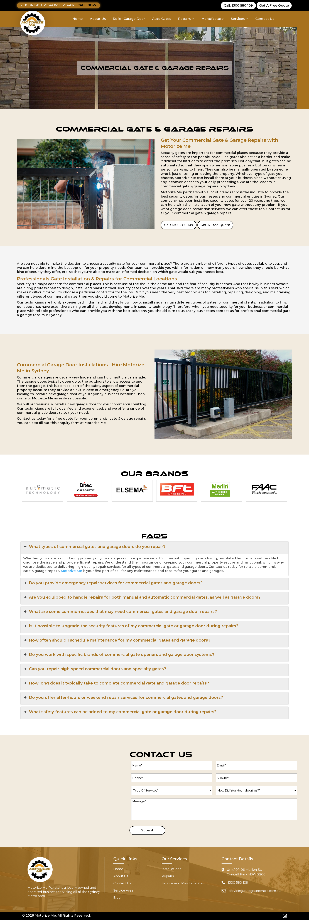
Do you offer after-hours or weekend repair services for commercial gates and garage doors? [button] (126, 697)
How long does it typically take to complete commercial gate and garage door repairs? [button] (119, 683)
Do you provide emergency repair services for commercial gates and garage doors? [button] (116, 583)
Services (238, 19)
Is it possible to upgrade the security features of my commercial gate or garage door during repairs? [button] (133, 625)
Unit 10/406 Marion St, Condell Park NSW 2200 (246, 872)
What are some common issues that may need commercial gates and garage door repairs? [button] (123, 611)
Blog (117, 898)
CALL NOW (86, 5)
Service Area (123, 890)
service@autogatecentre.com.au (255, 891)
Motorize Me (71, 571)
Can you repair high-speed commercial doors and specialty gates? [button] (97, 668)
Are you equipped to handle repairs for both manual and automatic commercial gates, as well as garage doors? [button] (145, 597)
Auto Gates (161, 19)
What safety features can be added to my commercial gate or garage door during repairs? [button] (123, 711)
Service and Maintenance (182, 883)
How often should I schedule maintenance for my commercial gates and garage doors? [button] (119, 640)
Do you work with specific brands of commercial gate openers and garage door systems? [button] (121, 654)
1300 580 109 (238, 883)
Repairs (184, 19)
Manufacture (212, 19)
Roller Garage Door (129, 19)
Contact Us (264, 19)
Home (77, 19)
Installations (171, 869)
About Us (98, 19)
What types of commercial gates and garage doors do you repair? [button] (97, 546)
